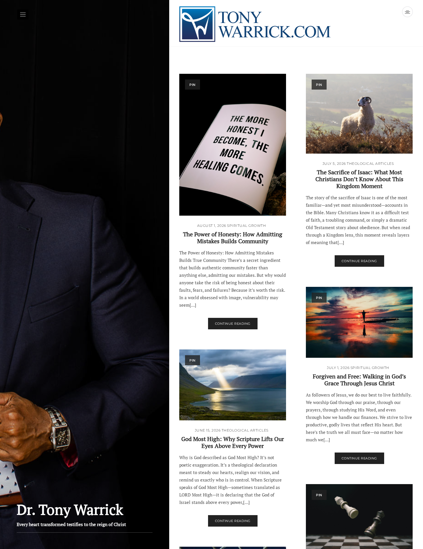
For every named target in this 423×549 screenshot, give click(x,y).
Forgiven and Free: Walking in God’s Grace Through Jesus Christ (359, 379)
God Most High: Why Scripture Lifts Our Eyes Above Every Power (232, 442)
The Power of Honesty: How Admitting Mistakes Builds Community (232, 237)
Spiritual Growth (246, 225)
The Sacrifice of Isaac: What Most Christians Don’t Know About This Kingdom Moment (359, 179)
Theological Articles (370, 163)
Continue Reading (233, 324)
